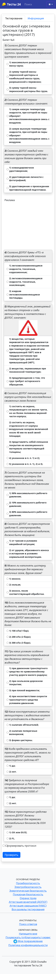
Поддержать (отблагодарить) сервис (28, 937)
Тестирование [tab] (13, 18)
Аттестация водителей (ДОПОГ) (28, 902)
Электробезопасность (28, 887)
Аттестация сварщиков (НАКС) (28, 905)
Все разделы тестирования (28, 909)
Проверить (11, 855)
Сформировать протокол (20, 845)
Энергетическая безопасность (28, 890)
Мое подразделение (30, 941)
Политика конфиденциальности (28, 945)
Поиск (28, 4)
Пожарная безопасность (28, 894)
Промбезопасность (28, 883)
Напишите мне (28, 933)
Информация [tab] (36, 18)
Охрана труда (28, 898)
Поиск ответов (28, 924)
